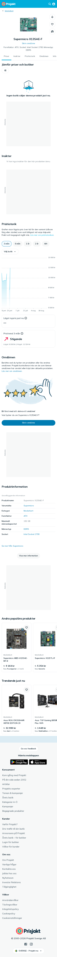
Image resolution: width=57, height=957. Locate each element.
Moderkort (9, 11)
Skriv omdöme (28, 43)
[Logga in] (53, 4)
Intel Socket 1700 (31, 534)
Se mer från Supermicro (12, 546)
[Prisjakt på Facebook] (25, 944)
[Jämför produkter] (52, 31)
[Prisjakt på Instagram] (31, 944)
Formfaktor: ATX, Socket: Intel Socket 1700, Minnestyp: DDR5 (28, 48)
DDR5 (26, 529)
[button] (52, 17)
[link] (16, 647)
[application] (28, 284)
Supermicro (29, 505)
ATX (25, 516)
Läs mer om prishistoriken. (42, 235)
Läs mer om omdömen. (12, 371)
